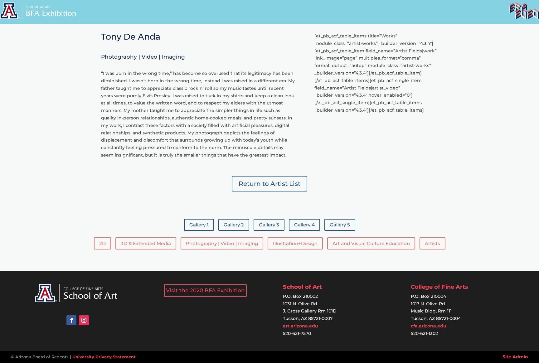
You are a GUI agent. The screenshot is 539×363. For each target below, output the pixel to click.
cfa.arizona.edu (428, 326)
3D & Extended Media (146, 243)
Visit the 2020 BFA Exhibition (205, 290)
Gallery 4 (304, 225)
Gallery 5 (340, 225)
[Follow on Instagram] (84, 320)
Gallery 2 (234, 225)
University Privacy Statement (104, 356)
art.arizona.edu (300, 326)
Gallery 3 (269, 225)
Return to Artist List (269, 183)
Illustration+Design (295, 243)
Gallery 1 (199, 225)
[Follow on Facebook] (71, 320)
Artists (432, 243)
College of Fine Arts (439, 286)
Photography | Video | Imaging (222, 243)
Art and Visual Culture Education (371, 243)
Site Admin (515, 357)
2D (102, 243)
